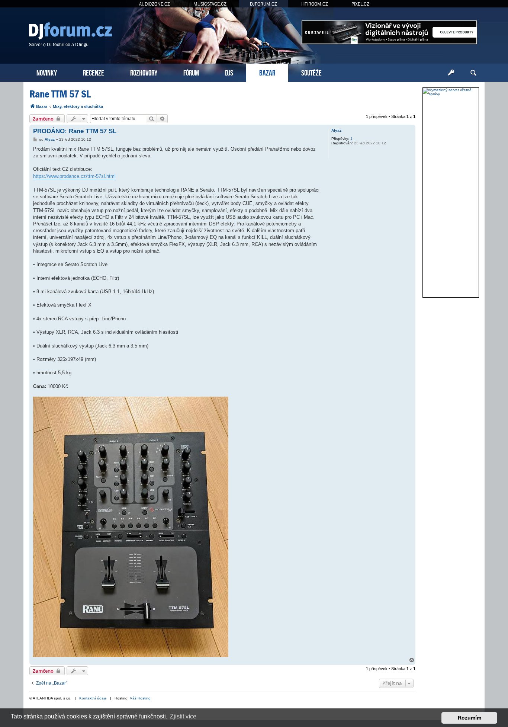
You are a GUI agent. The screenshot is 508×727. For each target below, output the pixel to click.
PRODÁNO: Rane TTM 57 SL (74, 131)
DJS (229, 72)
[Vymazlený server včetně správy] (451, 92)
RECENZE (93, 72)
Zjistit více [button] (183, 716)
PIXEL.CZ (360, 4)
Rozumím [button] (469, 718)
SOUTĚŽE (311, 72)
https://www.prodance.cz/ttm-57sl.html (74, 176)
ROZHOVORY (143, 72)
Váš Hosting (140, 698)
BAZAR (267, 72)
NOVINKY (46, 72)
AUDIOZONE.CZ (154, 4)
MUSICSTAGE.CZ (209, 4)
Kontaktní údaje (93, 698)
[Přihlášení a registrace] (451, 73)
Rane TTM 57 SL (60, 94)
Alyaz (336, 130)
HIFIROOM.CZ (314, 4)
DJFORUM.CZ (263, 4)
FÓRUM (191, 72)
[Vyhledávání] (473, 73)
